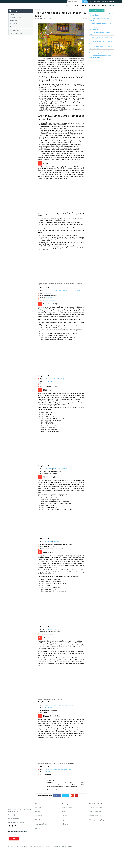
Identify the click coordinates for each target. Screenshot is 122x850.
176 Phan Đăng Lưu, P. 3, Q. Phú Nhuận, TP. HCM (58, 769)
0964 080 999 (48, 541)
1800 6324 (47, 772)
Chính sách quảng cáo (95, 807)
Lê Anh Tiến (50, 780)
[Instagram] (54, 790)
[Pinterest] (57, 790)
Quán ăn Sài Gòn (67, 807)
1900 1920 (56, 541)
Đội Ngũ (37, 811)
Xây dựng (84, 5)
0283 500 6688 (49, 381)
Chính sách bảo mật (41, 824)
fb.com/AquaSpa (50, 300)
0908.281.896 (48, 707)
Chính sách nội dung (95, 815)
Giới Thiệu (93, 1)
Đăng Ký (111, 5)
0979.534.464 (56, 707)
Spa (98, 5)
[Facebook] (48, 790)
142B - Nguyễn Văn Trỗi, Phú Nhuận (54, 379)
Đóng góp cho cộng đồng (108, 1)
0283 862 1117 (49, 629)
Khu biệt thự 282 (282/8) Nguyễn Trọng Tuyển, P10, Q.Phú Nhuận (62, 290)
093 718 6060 (56, 469)
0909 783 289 (48, 469)
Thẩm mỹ (92, 5)
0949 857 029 (48, 293)
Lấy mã (14, 838)
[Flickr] (51, 790)
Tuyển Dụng (38, 815)
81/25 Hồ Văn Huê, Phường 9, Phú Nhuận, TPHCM (59, 705)
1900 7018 (64, 469)
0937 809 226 (57, 629)
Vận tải (76, 5)
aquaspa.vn (48, 297)
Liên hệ (98, 1)
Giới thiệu (68, 5)
